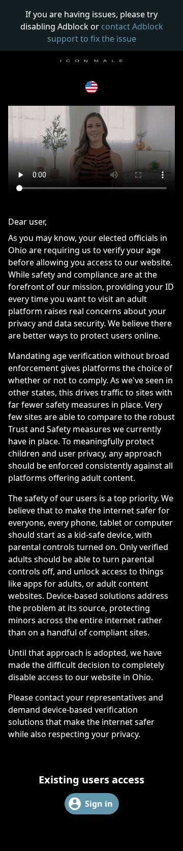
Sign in (99, 803)
